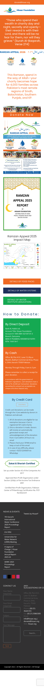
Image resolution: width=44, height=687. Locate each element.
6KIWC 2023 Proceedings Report (9, 564)
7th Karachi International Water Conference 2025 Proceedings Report (11, 522)
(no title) (7, 532)
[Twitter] (9, 576)
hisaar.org (32, 624)
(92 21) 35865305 (34, 613)
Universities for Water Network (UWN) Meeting (10, 539)
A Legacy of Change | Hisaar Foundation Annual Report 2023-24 (11, 552)
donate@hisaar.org (22, 2)
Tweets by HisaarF (31, 514)
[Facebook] (4, 576)
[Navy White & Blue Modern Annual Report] (22, 178)
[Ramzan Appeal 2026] (22, 121)
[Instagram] (18, 576)
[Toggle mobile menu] (40, 9)
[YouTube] (13, 576)
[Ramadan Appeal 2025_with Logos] (22, 243)
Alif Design (36, 667)
